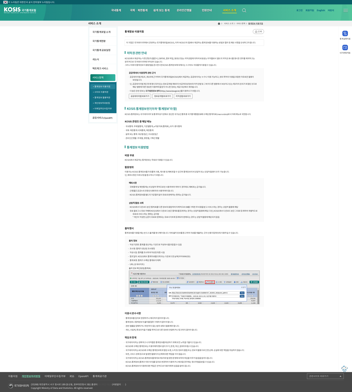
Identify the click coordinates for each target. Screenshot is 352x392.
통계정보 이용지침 (255, 23)
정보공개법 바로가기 (162, 96)
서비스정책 (240, 23)
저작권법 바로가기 (183, 96)
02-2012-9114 (105, 384)
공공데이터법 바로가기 (140, 96)
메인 (219, 23)
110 (123, 384)
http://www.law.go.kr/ (170, 91)
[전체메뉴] (345, 10)
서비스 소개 (228, 23)
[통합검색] (244, 10)
